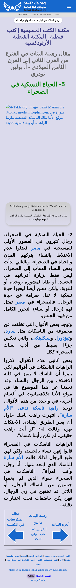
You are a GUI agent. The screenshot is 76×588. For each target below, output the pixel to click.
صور (8, 560)
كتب (56, 560)
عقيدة (68, 560)
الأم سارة (13, 457)
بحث (53, 556)
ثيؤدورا (63, 338)
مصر (35, 247)
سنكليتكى (41, 338)
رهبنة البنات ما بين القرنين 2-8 (38, 522)
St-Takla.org (22, 14)
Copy (31, 575)
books (33, 14)
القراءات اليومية (35, 556)
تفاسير (47, 556)
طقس (10, 556)
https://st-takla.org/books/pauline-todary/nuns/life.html (38, 569)
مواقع (38, 564)
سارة (10, 330)
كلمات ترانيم (23, 560)
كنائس (39, 560)
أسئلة (17, 556)
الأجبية (24, 556)
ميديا (14, 560)
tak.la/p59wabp (38, 580)
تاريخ (61, 560)
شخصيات (48, 560)
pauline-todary (45, 14)
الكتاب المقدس (63, 556)
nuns (57, 14)
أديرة (33, 560)
